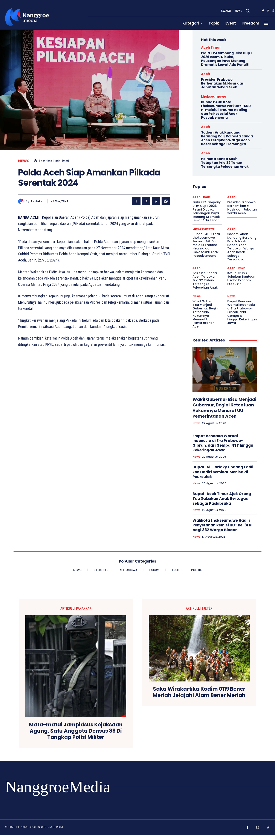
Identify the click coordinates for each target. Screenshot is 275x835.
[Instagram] (268, 11)
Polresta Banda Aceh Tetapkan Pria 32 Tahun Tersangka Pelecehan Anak (225, 163)
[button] (247, 11)
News (23, 161)
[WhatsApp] (166, 201)
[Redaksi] (22, 201)
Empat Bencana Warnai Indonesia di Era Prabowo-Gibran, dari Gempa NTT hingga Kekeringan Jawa (242, 312)
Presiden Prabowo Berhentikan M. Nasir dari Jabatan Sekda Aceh (222, 83)
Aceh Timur (211, 47)
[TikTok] (268, 828)
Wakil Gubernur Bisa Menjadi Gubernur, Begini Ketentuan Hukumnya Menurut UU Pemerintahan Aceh (205, 314)
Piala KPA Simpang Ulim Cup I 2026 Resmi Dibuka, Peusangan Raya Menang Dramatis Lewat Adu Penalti (226, 59)
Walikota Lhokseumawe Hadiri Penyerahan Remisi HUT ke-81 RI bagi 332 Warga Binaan (222, 525)
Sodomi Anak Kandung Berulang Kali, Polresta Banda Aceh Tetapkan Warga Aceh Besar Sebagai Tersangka (227, 138)
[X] (146, 201)
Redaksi (37, 201)
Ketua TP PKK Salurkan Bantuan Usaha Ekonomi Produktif (241, 278)
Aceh (205, 73)
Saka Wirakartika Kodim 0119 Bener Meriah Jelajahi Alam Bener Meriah (199, 692)
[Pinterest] (156, 201)
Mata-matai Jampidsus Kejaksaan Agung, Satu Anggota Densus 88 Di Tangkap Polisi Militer (76, 731)
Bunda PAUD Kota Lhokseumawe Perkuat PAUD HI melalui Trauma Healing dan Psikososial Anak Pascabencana (226, 110)
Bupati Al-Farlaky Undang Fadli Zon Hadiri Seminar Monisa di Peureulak (222, 471)
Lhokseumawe (213, 96)
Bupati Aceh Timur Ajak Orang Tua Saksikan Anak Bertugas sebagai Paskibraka (221, 498)
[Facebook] (263, 11)
